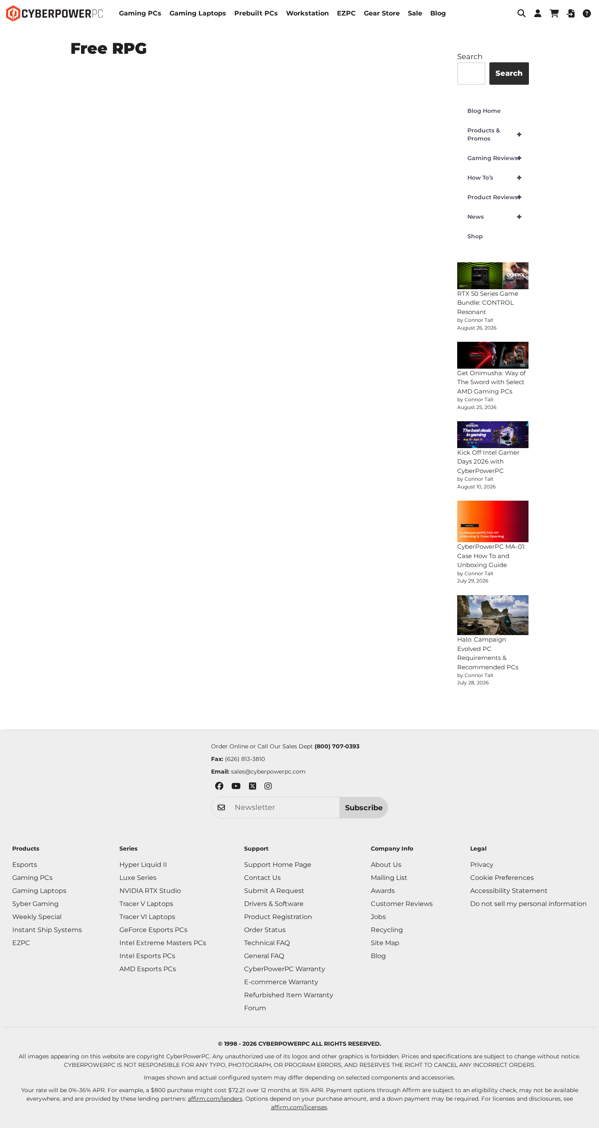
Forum (255, 1008)
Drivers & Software (274, 904)
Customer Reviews (402, 904)
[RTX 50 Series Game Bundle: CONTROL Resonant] (493, 275)
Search (469, 56)
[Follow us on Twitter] (252, 787)
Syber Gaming (35, 904)
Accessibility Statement (509, 891)
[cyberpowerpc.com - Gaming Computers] (54, 13)
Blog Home (484, 110)
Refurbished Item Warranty (288, 995)
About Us (386, 865)
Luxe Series (137, 878)
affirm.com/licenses (299, 1107)
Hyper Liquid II (143, 865)
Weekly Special (37, 917)
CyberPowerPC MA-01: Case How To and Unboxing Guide (491, 556)
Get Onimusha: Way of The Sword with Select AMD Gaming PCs (491, 382)
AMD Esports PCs (147, 969)
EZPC (346, 13)
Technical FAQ (267, 943)
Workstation (307, 13)
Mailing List (389, 878)
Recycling (387, 930)
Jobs (378, 917)
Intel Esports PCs (147, 956)
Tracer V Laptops (146, 904)
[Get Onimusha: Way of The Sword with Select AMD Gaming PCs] (493, 355)
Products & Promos (494, 134)
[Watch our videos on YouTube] (236, 787)
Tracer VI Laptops (147, 917)
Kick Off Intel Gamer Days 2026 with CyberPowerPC (488, 462)
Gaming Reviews (494, 158)
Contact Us (262, 878)
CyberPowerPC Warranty (284, 969)
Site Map (385, 943)
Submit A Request (274, 891)
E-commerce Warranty (281, 982)
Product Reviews (494, 197)
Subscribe (364, 807)
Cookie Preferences (502, 878)
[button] (521, 13)
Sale (415, 13)
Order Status (265, 930)
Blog (438, 13)
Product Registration (278, 917)
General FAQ (264, 956)
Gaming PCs (140, 13)
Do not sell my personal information (528, 904)
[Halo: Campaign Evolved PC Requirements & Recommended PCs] (493, 615)
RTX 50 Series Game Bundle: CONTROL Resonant (487, 303)
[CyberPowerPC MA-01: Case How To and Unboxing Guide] (493, 522)
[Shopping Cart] (554, 13)
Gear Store (382, 13)
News (494, 217)
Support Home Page (277, 865)
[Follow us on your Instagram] (268, 787)
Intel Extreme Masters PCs (162, 943)
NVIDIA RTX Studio (150, 891)
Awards (383, 891)
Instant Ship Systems (47, 930)
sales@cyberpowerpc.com (268, 771)
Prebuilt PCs (256, 13)
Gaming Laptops (198, 13)
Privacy (481, 865)
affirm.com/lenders (215, 1098)
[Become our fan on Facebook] (219, 787)
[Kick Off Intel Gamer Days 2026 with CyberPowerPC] (493, 434)
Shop (475, 236)
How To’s (494, 178)
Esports (24, 865)
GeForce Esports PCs (153, 930)
